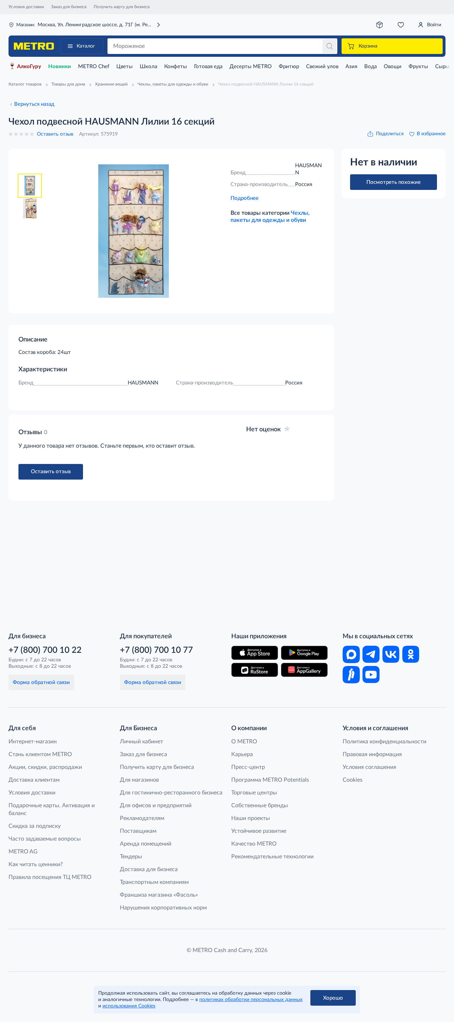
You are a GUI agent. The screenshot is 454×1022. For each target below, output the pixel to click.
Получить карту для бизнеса (122, 7)
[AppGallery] (304, 670)
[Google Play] (304, 653)
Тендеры (131, 856)
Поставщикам (138, 831)
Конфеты (175, 66)
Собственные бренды (259, 805)
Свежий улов (322, 66)
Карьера (242, 754)
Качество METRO (254, 844)
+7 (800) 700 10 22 (45, 650)
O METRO (244, 741)
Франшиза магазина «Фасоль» (159, 895)
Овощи (393, 66)
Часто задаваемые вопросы (45, 839)
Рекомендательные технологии (272, 856)
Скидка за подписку (35, 826)
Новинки (59, 66)
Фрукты (418, 66)
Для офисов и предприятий (156, 805)
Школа (148, 66)
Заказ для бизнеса (69, 7)
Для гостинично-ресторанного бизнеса (171, 793)
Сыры (442, 66)
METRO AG (23, 851)
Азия (351, 66)
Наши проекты (250, 818)
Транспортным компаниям (154, 882)
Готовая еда (208, 66)
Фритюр (289, 66)
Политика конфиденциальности (384, 741)
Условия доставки (26, 7)
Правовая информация (372, 754)
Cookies (352, 780)
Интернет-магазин (33, 741)
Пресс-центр (248, 767)
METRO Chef (93, 66)
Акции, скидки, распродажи (45, 767)
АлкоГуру (29, 66)
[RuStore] (254, 670)
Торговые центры (254, 793)
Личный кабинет (141, 741)
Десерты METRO (250, 66)
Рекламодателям (142, 818)
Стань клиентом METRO (40, 754)
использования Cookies (129, 1006)
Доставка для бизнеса (149, 869)
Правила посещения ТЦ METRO (50, 877)
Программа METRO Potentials (270, 780)
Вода (370, 66)
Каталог (86, 46)
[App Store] (254, 653)
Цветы (124, 66)
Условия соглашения (369, 767)
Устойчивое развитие (258, 831)
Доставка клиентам (34, 780)
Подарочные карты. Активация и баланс (52, 809)
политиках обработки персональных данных (251, 999)
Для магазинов (139, 780)
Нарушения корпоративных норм (163, 908)
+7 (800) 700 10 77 (156, 650)
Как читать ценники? (36, 864)
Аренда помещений (145, 844)
